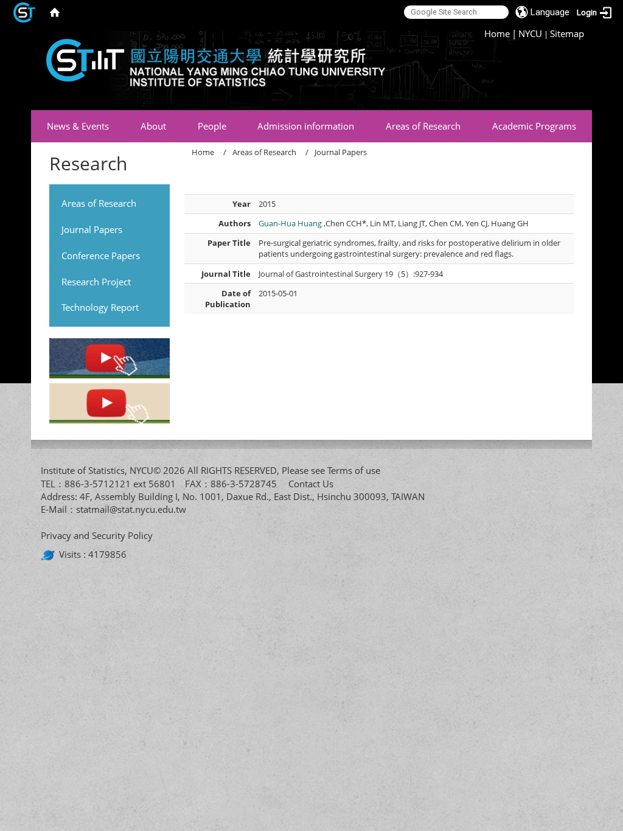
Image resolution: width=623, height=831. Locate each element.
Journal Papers (91, 229)
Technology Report (100, 307)
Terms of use (353, 470)
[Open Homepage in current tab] (55, 12)
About (153, 126)
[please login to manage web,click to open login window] (24, 12)
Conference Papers (100, 255)
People (212, 126)
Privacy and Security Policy (97, 535)
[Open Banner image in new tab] (109, 360)
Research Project (96, 282)
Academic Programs (534, 126)
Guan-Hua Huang (291, 223)
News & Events (78, 126)
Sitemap (567, 33)
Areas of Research (423, 126)
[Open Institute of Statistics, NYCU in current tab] (211, 67)
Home (497, 33)
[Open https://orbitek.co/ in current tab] (50, 554)
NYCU (530, 33)
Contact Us (310, 484)
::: (479, 33)
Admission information (305, 126)
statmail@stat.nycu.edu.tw (131, 509)
